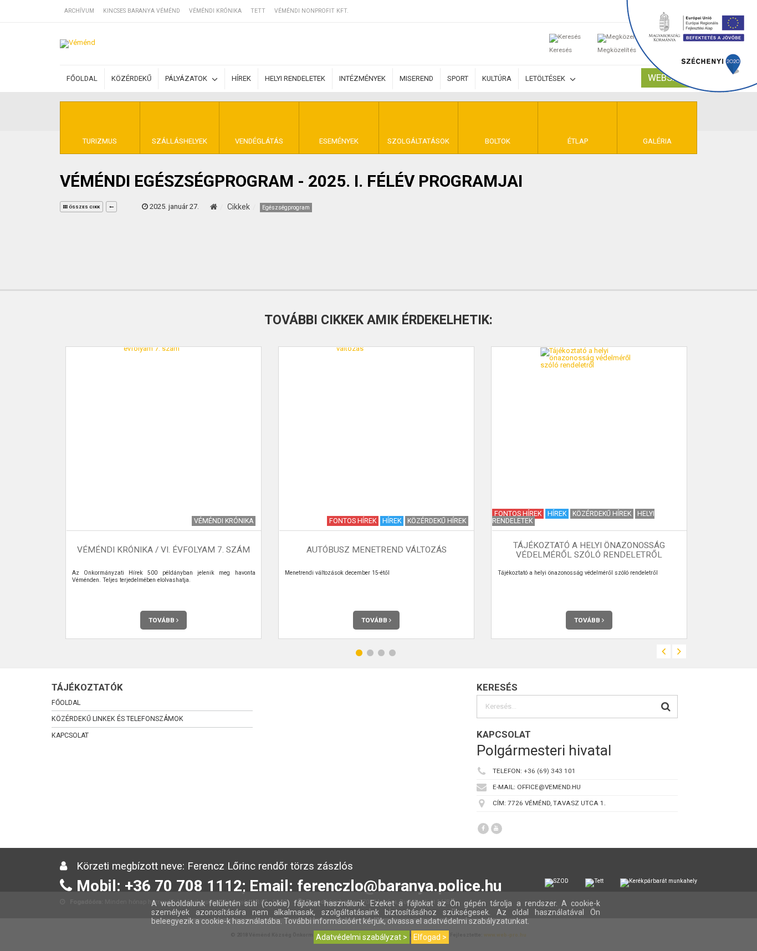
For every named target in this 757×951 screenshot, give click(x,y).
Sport (457, 78)
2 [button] (370, 653)
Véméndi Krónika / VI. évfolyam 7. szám (163, 550)
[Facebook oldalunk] (483, 828)
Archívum (79, 10)
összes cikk (84, 206)
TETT (257, 10)
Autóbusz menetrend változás (376, 550)
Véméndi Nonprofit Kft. (311, 10)
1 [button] (359, 653)
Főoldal (82, 78)
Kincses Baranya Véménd (141, 10)
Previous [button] (664, 651)
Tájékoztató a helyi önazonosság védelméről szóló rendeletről (589, 550)
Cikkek (238, 206)
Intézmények (362, 78)
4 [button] (392, 653)
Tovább (162, 620)
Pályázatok (187, 78)
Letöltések (546, 78)
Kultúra (497, 78)
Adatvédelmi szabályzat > (361, 937)
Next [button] (679, 651)
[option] (163, 492)
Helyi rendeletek (295, 78)
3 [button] (381, 653)
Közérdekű (131, 78)
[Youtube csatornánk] (496, 828)
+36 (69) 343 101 (550, 771)
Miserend (416, 78)
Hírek (241, 78)
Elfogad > (430, 937)
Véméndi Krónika (215, 10)
